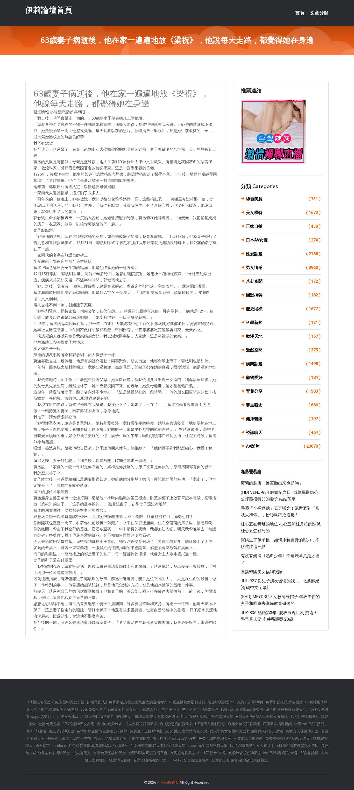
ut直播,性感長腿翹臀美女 (286, 709)
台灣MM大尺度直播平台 (148, 753)
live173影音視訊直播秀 (190, 760)
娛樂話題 (283, 363)
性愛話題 (283, 253)
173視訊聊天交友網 (78, 724)
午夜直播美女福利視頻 (187, 702)
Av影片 (283, 446)
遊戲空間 (283, 350)
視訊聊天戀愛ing (221, 702)
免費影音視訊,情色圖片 (284, 702)
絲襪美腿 (283, 198)
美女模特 (283, 212)
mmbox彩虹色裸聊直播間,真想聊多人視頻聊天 (90, 746)
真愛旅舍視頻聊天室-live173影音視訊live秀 (263, 753)
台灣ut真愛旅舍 (109, 724)
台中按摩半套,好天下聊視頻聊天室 (157, 746)
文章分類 (319, 13)
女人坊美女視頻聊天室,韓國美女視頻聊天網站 (246, 731)
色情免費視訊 (49, 724)
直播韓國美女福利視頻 (261, 571)
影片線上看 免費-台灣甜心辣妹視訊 (239, 760)
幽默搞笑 (283, 295)
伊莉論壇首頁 (48, 10)
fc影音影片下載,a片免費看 (242, 709)
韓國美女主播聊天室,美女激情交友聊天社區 (151, 717)
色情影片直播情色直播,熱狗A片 (102, 731)
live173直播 (36, 731)
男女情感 (283, 267)
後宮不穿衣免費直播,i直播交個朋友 (122, 738)
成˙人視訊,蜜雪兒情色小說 (186, 731)
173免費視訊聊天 (304, 717)
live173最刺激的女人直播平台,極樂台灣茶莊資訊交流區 (274, 746)
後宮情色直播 (120, 760)
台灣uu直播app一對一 (151, 760)
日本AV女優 (283, 240)
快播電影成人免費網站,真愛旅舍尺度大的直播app (126, 702)
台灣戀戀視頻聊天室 (176, 724)
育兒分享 (283, 391)
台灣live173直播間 (309, 724)
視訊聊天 (283, 432)
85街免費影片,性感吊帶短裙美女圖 (108, 709)
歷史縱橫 (283, 308)
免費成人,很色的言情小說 (159, 709)
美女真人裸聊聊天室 (302, 731)
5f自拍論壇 (309, 753)
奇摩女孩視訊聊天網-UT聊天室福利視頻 (260, 724)
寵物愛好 (283, 377)
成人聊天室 (82, 753)
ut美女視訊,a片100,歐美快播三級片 (85, 717)
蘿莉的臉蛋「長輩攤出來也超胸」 (272, 483)
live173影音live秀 (212, 753)
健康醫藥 (283, 418)
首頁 (300, 13)
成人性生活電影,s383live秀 (174, 738)
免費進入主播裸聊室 (146, 731)
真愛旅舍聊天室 (182, 753)
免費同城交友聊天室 (215, 738)
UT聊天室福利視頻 (210, 724)
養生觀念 (283, 405)
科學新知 (283, 322)
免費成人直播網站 (248, 738)
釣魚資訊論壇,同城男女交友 (69, 738)
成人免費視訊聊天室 (141, 724)
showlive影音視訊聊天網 (208, 746)
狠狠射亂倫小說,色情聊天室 (211, 717)
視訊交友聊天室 (61, 731)
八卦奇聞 (283, 281)
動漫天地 (283, 336)
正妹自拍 (283, 226)
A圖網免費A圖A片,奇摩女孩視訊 (262, 717)
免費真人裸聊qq (250, 702)
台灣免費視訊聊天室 (109, 753)
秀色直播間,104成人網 (200, 709)
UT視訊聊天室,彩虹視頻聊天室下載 (56, 702)
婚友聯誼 (42, 746)
